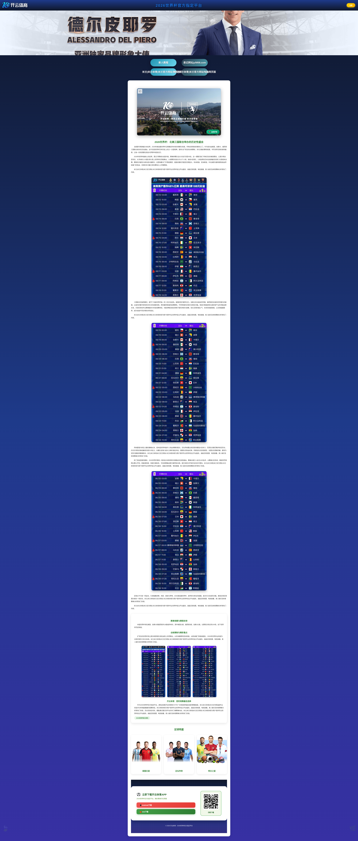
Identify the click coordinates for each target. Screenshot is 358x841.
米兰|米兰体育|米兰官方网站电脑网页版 (195, 72)
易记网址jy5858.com (194, 62)
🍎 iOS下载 (144, 812)
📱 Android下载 (146, 805)
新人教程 (163, 62)
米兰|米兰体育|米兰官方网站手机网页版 (163, 72)
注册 (350, 5)
